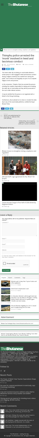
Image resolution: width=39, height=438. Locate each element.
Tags (23, 277)
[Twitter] (5, 371)
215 (20, 290)
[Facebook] (2, 371)
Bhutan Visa (15, 335)
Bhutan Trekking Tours (28, 333)
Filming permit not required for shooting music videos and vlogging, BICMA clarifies (18, 399)
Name (4, 238)
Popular (4, 277)
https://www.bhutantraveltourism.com (23, 323)
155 (10, 302)
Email (4, 244)
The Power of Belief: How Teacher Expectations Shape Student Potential (18, 380)
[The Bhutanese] (19, 4)
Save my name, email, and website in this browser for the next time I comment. (18, 256)
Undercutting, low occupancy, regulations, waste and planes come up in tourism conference (26, 122)
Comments (17, 277)
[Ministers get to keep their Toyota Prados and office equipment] (5, 284)
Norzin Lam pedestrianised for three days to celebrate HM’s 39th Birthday (12, 116)
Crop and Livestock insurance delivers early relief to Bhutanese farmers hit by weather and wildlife (17, 392)
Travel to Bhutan (24, 335)
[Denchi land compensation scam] (5, 291)
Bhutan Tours (17, 333)
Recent (10, 277)
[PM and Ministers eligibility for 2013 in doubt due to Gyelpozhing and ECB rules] (5, 308)
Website (4, 250)
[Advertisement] (19, 28)
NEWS (19, 64)
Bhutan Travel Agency (7, 333)
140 (20, 309)
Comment (5, 222)
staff (5, 64)
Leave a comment (29, 64)
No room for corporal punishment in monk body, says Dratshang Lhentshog (17, 386)
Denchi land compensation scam (20, 288)
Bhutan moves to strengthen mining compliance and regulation (20, 49)
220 (20, 285)
